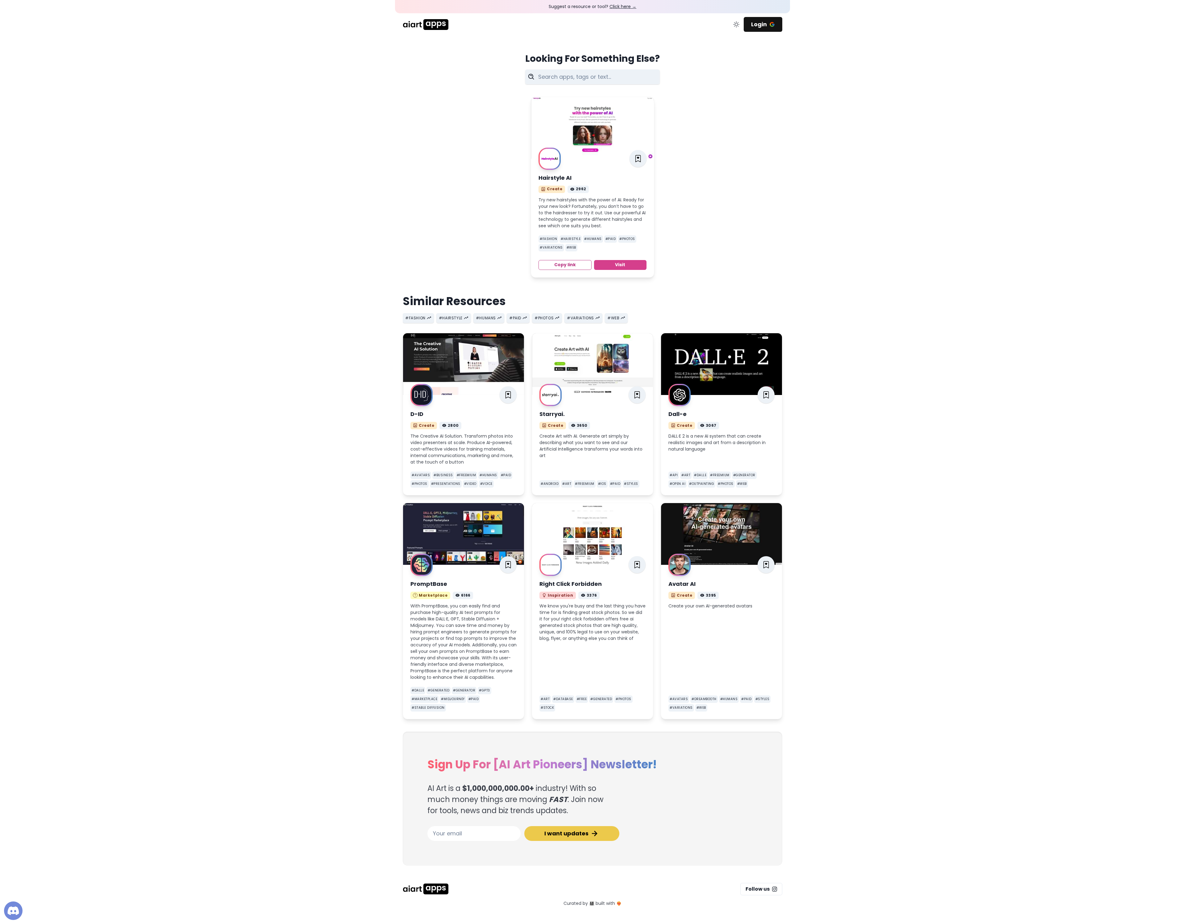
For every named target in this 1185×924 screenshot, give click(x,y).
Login (759, 24)
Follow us (758, 888)
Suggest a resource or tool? (592, 6)
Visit (620, 265)
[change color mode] (736, 24)
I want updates (566, 833)
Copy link (565, 265)
